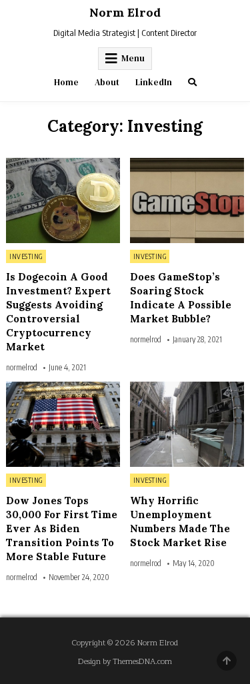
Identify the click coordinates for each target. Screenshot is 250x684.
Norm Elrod (125, 12)
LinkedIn (153, 82)
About (107, 82)
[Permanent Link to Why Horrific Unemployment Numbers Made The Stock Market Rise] (187, 424)
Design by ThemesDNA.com (125, 661)
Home (66, 82)
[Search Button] (192, 82)
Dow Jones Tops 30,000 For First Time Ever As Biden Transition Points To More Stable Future (61, 528)
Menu (133, 58)
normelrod (21, 368)
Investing (26, 256)
